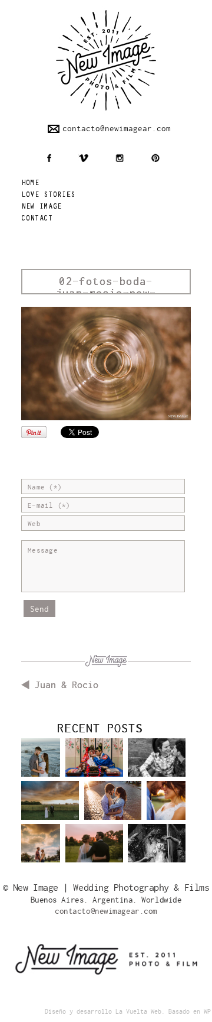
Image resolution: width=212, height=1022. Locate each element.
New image (41, 207)
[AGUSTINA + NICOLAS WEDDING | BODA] (94, 852)
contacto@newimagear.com (116, 128)
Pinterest (155, 158)
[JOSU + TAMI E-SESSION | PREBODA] (113, 809)
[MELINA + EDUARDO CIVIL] (157, 852)
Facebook (49, 158)
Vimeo (83, 158)
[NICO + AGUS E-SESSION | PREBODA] (40, 849)
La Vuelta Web (138, 1011)
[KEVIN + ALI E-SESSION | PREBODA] (40, 763)
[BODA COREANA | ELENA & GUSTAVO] (94, 767)
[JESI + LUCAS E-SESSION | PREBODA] (157, 767)
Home (30, 183)
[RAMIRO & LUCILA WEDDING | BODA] (50, 809)
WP (207, 1011)
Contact (37, 219)
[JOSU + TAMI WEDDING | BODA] (166, 805)
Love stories (48, 195)
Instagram (119, 158)
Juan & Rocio (66, 685)
